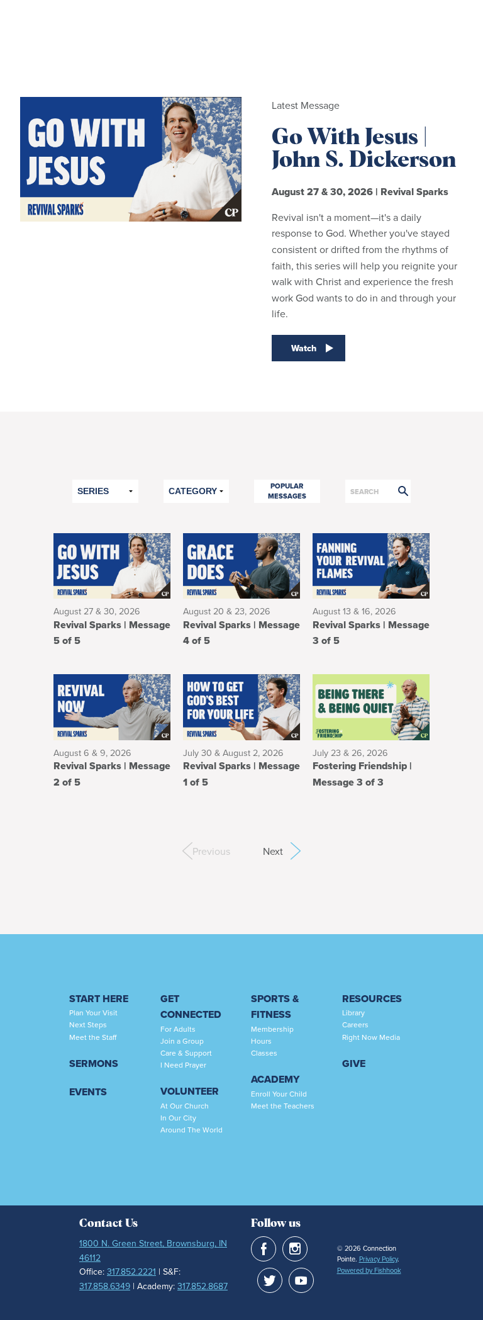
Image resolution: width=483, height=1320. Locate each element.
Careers (355, 1024)
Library (353, 1012)
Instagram (295, 1248)
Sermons (93, 1063)
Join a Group (182, 1040)
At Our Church (184, 1105)
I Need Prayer (183, 1064)
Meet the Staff (92, 1037)
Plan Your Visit (93, 1012)
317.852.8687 (202, 1286)
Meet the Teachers (282, 1105)
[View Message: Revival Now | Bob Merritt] (111, 706)
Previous (197, 851)
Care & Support (186, 1052)
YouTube (301, 1280)
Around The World (191, 1129)
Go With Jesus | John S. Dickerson (364, 149)
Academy (275, 1079)
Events (88, 1092)
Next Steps (88, 1024)
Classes (264, 1052)
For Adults (178, 1029)
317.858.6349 (104, 1286)
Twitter (269, 1280)
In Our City (178, 1117)
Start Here (98, 998)
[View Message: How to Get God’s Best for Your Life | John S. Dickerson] (241, 706)
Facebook (263, 1248)
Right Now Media (371, 1037)
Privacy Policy (378, 1259)
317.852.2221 (131, 1271)
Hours (261, 1040)
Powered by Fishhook (369, 1270)
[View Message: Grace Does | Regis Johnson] (241, 565)
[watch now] (131, 234)
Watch (303, 348)
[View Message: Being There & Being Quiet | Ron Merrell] (371, 706)
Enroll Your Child (279, 1093)
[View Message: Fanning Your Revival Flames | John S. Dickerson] (371, 565)
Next (281, 851)
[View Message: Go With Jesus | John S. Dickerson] (111, 565)
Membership (272, 1029)
